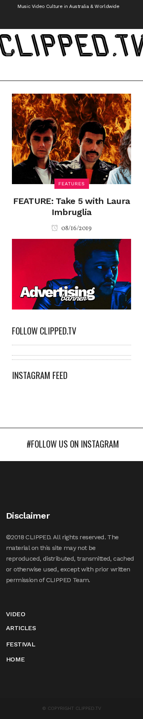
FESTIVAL (20, 644)
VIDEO (15, 614)
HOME (15, 659)
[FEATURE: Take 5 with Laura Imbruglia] (71, 138)
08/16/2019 (76, 228)
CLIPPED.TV (88, 708)
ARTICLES (21, 628)
